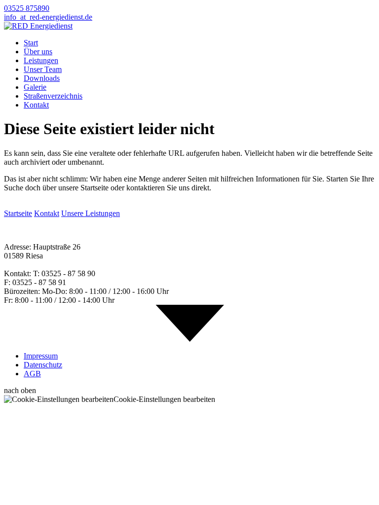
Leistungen (41, 60)
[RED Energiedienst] (38, 26)
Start (31, 42)
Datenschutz (43, 365)
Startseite (18, 213)
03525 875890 (26, 8)
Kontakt (36, 105)
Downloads (42, 78)
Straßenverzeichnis (53, 96)
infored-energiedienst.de (48, 17)
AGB (32, 373)
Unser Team (43, 69)
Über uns (38, 51)
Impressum (41, 356)
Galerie (35, 87)
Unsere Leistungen (90, 213)
